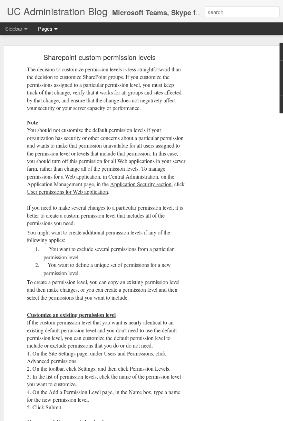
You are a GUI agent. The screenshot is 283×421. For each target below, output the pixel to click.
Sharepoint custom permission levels (99, 57)
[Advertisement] (223, 164)
